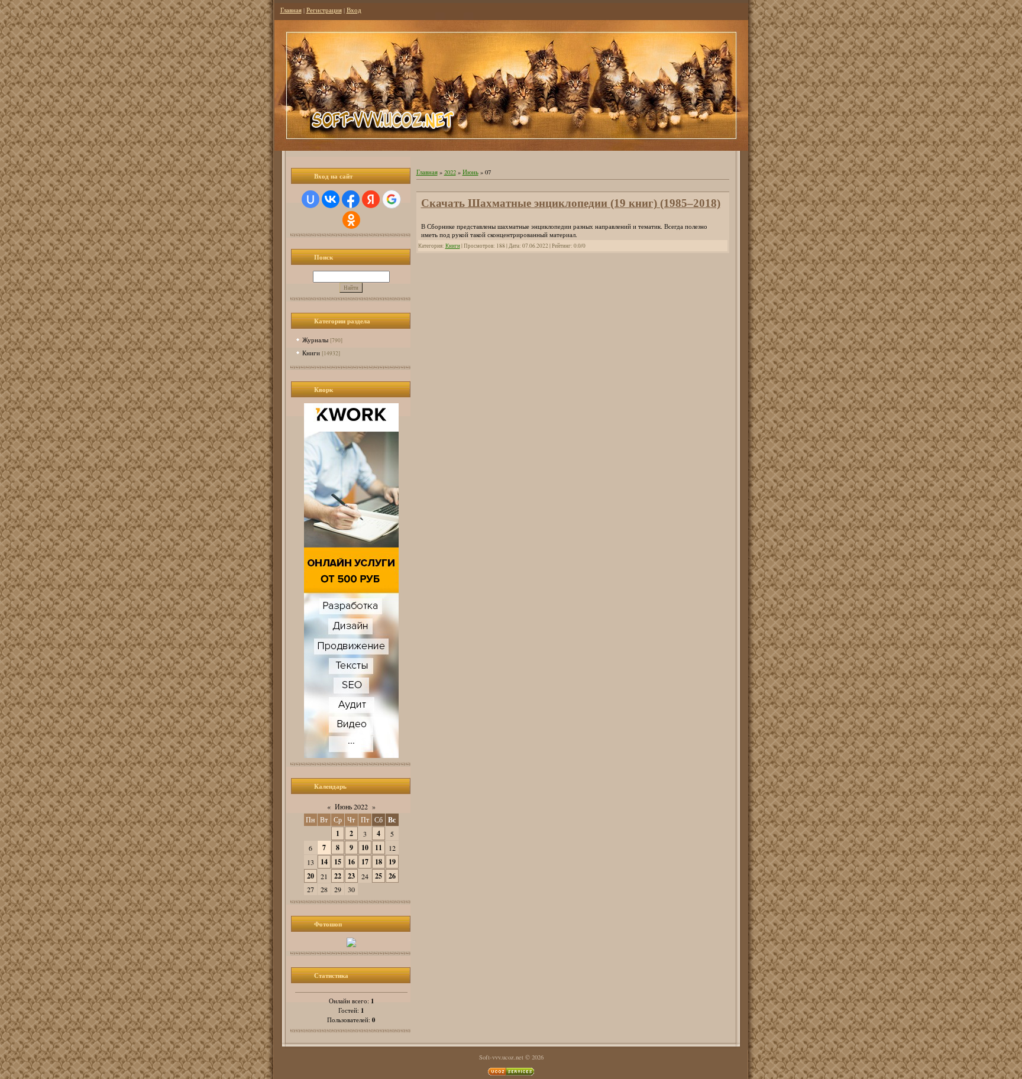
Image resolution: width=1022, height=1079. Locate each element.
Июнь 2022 (351, 806)
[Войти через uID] (310, 199)
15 (337, 862)
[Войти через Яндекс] (371, 199)
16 (351, 862)
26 (392, 876)
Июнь (470, 172)
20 (310, 876)
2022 (450, 172)
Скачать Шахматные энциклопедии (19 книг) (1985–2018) (570, 203)
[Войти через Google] (391, 199)
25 (378, 876)
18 (378, 862)
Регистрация (324, 10)
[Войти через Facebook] (351, 199)
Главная (291, 10)
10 (364, 848)
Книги (311, 352)
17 (364, 862)
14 (324, 862)
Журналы (315, 339)
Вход (354, 10)
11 (378, 848)
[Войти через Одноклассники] (351, 220)
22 (337, 876)
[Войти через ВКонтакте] (330, 199)
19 (392, 862)
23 (351, 876)
